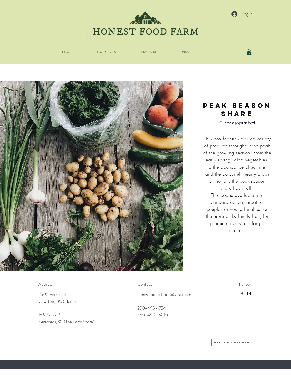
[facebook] (242, 293)
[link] (249, 52)
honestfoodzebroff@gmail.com (164, 294)
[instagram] (249, 293)
